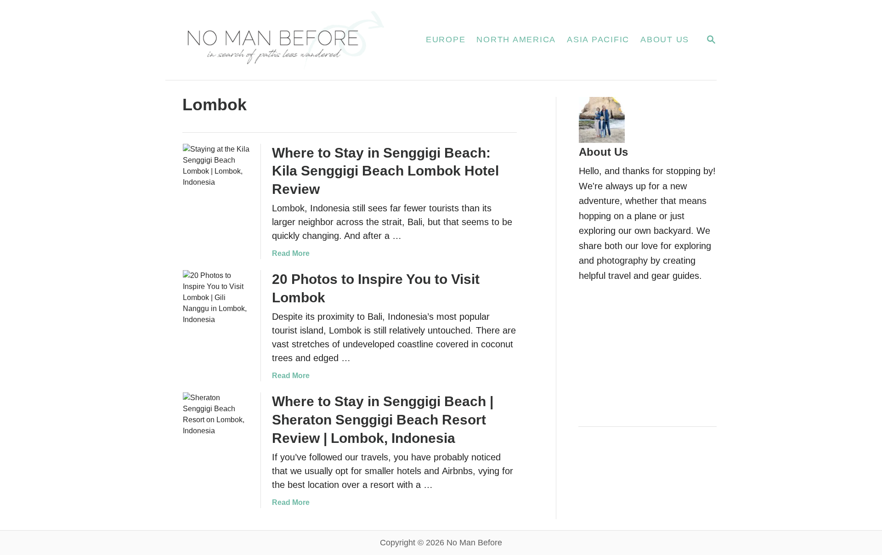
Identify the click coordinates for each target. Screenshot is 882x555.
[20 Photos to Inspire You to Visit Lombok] (216, 303)
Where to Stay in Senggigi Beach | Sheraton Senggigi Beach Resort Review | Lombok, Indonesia (382, 420)
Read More (291, 253)
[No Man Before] (284, 40)
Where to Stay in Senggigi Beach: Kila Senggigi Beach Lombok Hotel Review (385, 171)
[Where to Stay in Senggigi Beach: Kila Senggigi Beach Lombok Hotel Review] (216, 177)
